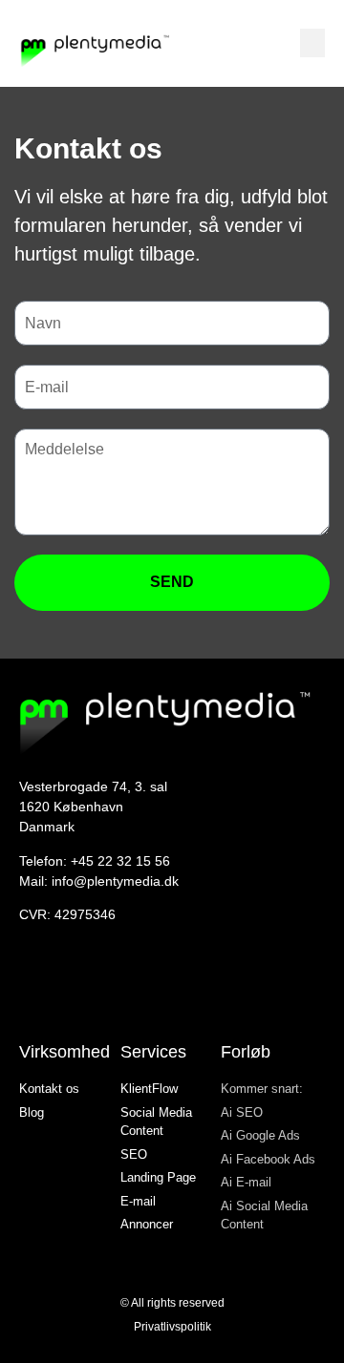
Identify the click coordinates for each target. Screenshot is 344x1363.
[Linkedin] (84, 986)
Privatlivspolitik (172, 1326)
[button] (312, 43)
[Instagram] (28, 986)
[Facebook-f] (56, 986)
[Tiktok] (111, 986)
